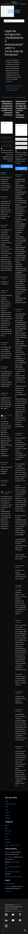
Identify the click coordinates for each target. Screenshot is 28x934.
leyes (16, 88)
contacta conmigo (16, 911)
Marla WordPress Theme (12, 872)
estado (20, 86)
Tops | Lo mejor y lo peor (12, 845)
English (7, 815)
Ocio (6, 836)
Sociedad (7, 842)
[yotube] (13, 921)
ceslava (16, 905)
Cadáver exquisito (10, 884)
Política (7, 839)
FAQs (6, 807)
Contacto (7, 818)
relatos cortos (6, 415)
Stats (6, 809)
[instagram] (6, 927)
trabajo (8, 90)
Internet (7, 834)
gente (6, 828)
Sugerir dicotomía (10, 804)
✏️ (25, 930)
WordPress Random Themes (13, 876)
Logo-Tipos (8, 891)
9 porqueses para (20, 97)
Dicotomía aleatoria (14, 11)
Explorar (7, 812)
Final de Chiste (9, 857)
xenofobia (14, 90)
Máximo (5, 492)
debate (8, 86)
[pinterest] (20, 921)
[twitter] (13, 915)
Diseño (7, 825)
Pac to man (8, 886)
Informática (8, 831)
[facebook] (20, 915)
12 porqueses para (7, 97)
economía (14, 86)
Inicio (6, 801)
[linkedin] (6, 921)
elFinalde (7, 852)
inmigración (10, 88)
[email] (6, 915)
